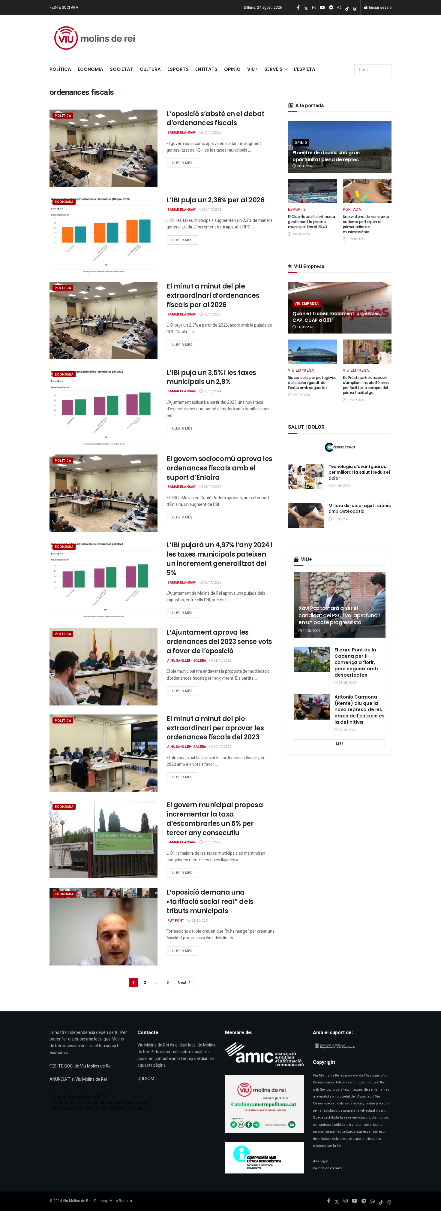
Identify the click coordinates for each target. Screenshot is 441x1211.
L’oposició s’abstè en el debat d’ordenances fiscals (215, 118)
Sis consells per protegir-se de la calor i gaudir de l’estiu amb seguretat (312, 382)
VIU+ (252, 69)
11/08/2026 (305, 327)
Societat (121, 69)
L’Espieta (304, 69)
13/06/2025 (341, 519)
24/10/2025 (212, 132)
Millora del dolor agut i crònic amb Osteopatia (359, 509)
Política (60, 69)
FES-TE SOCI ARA (64, 7)
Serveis (273, 69)
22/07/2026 (300, 394)
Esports (178, 69)
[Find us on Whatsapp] (372, 1201)
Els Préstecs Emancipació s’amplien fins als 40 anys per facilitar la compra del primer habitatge (366, 385)
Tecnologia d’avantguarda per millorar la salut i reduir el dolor (359, 472)
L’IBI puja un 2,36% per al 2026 (215, 200)
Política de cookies (327, 1168)
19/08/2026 (300, 234)
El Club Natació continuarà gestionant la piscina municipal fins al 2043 (311, 221)
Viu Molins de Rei (77, 1200)
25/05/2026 (347, 682)
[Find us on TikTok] (347, 8)
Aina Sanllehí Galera (186, 660)
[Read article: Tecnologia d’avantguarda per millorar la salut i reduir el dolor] (306, 477)
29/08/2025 (341, 485)
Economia (90, 69)
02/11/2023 (212, 582)
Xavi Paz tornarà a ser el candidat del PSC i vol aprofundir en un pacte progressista (339, 615)
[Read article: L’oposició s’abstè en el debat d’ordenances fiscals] (104, 148)
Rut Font (175, 920)
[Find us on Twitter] (336, 1201)
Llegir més (185, 162)
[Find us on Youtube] (354, 1201)
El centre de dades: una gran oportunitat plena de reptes (326, 156)
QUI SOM (145, 1079)
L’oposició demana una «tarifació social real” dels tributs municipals (210, 902)
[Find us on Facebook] (328, 1201)
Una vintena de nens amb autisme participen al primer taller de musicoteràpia (366, 224)
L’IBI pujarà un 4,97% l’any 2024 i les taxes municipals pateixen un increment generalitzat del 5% (219, 558)
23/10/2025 (212, 314)
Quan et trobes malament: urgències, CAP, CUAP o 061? (336, 317)
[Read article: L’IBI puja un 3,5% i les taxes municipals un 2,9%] (104, 406)
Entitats (206, 69)
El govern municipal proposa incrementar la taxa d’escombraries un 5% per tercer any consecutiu (214, 818)
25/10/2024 (212, 391)
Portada (352, 209)
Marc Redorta (121, 1200)
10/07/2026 (311, 630)
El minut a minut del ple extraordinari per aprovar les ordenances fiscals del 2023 (215, 728)
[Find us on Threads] (355, 8)
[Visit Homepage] (95, 38)
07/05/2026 (347, 729)
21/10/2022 (222, 660)
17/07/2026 (355, 400)
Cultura (150, 69)
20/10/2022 (222, 746)
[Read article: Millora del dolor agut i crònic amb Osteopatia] (306, 516)
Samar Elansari (181, 132)
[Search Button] (386, 69)
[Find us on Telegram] (364, 1201)
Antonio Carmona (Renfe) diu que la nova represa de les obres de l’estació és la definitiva (359, 709)
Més (340, 743)
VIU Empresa (307, 303)
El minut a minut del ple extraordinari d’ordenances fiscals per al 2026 (213, 296)
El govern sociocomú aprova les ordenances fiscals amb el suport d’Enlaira (219, 468)
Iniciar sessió (380, 7)
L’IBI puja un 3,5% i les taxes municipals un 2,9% (211, 377)
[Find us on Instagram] (346, 1201)
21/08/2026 (305, 166)
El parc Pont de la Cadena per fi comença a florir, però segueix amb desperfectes (356, 662)
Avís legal (320, 1161)
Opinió (232, 69)
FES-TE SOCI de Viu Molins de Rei (81, 1066)
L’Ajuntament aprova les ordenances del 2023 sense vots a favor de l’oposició (219, 642)
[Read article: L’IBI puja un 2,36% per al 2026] (104, 234)
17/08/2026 (355, 239)
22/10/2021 (199, 920)
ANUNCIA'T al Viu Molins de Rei (78, 1079)
